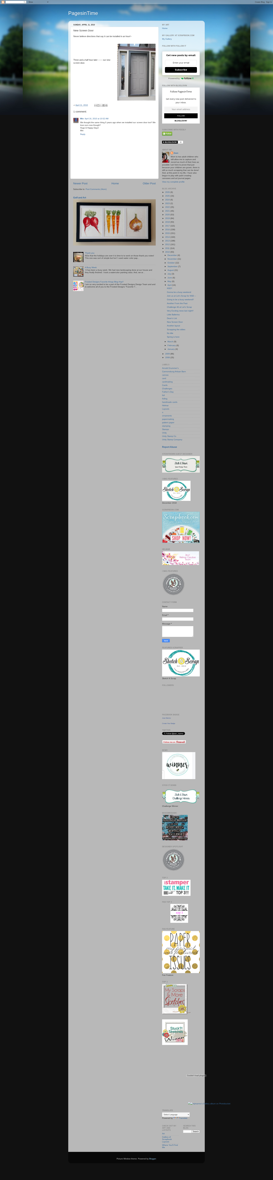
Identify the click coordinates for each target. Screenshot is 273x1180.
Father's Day (168, 392)
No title (170, 333)
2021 (167, 211)
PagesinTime (83, 13)
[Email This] (95, 105)
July (169, 274)
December (172, 255)
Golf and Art (79, 197)
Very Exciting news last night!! (180, 311)
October (171, 263)
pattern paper (168, 422)
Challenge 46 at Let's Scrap (179, 307)
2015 (167, 233)
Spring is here (173, 337)
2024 (167, 200)
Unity (164, 433)
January (171, 349)
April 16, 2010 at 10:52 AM (96, 119)
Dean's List (172, 318)
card (164, 378)
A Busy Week (91, 267)
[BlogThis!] (98, 105)
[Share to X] (101, 105)
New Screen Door (175, 322)
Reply (82, 134)
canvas (165, 375)
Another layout (173, 326)
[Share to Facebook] (103, 105)
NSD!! (169, 288)
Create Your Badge (168, 723)
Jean (176, 153)
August (170, 270)
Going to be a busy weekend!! (180, 300)
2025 (167, 196)
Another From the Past (177, 303)
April (169, 285)
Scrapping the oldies (176, 329)
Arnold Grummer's (170, 368)
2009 (167, 354)
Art (163, 1134)
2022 (167, 207)
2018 (167, 222)
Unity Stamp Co (169, 436)
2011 (167, 248)
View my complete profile (173, 182)
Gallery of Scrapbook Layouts (167, 1139)
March (170, 342)
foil (163, 395)
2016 (167, 230)
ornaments (167, 416)
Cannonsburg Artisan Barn (174, 372)
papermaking (168, 419)
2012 (167, 244)
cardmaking (167, 382)
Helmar (165, 405)
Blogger (152, 1159)
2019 (167, 218)
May (169, 281)
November (172, 259)
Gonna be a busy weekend (179, 292)
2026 (167, 192)
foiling (164, 399)
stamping (166, 426)
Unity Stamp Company (172, 440)
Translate (183, 1118)
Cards (164, 385)
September (172, 266)
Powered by (174, 78)
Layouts (165, 409)
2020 (167, 215)
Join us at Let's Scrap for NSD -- (181, 296)
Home (115, 183)
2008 (167, 357)
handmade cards (169, 402)
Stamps (165, 429)
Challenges (167, 389)
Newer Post (80, 183)
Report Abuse (169, 447)
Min (82, 119)
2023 (167, 203)
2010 (167, 252)
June (169, 278)
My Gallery (167, 39)
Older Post (149, 183)
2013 (167, 241)
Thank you (89, 253)
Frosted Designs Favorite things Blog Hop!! (104, 282)
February (171, 345)
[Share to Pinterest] (106, 105)
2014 (167, 237)
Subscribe (181, 69)
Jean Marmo (166, 718)
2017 (167, 226)
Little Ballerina (173, 315)
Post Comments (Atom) (96, 189)
